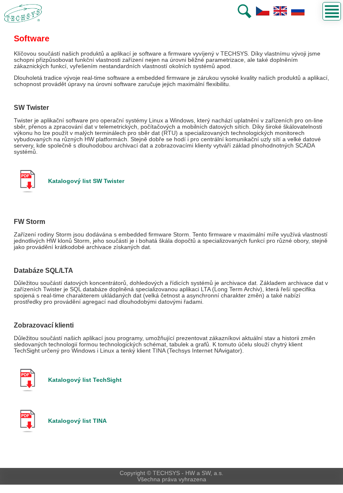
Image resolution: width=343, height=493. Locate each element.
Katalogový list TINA (77, 421)
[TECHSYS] (21, 13)
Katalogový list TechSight (85, 380)
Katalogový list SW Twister (86, 181)
